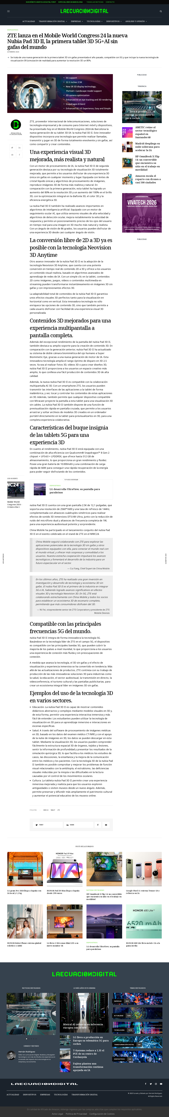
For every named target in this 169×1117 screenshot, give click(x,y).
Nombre (60, 557)
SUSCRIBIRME (67, 590)
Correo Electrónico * (66, 547)
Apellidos (61, 567)
